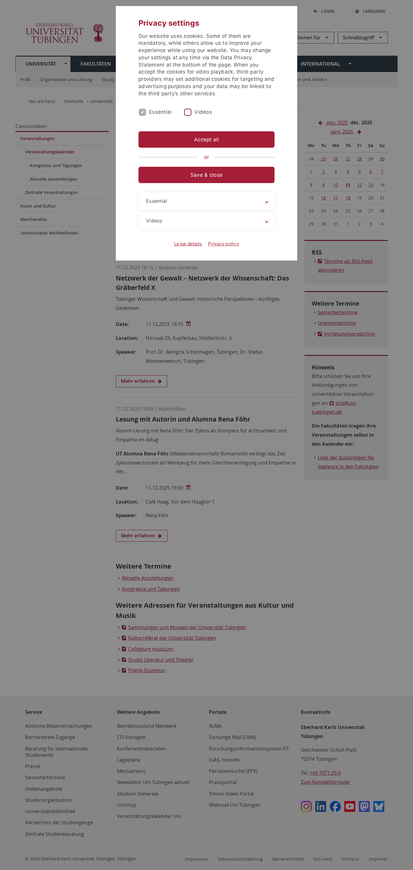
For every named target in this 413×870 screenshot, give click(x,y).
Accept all (206, 139)
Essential (160, 112)
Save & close (206, 175)
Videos (203, 112)
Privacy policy (223, 244)
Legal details (188, 244)
